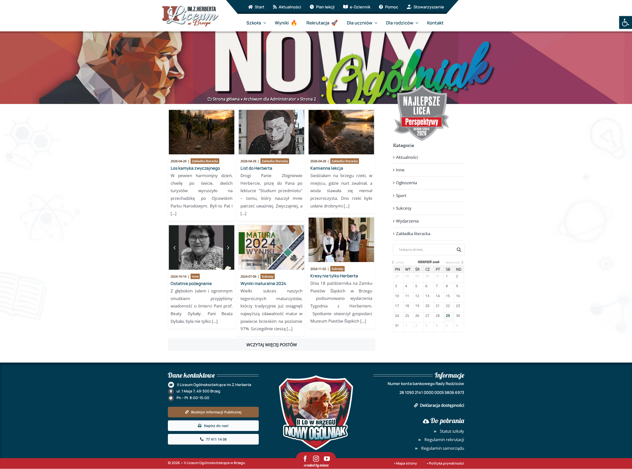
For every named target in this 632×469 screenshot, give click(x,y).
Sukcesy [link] (337, 268)
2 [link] (338, 255)
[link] (625, 22)
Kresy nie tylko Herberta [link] (334, 276)
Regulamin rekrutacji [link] (444, 439)
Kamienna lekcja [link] (326, 168)
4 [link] (350, 255)
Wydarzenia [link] (407, 221)
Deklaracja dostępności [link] (442, 405)
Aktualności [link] (407, 157)
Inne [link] (195, 276)
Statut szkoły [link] (452, 431)
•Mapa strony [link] (405, 463)
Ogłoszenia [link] (406, 182)
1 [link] (333, 255)
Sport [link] (401, 195)
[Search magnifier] (458, 249)
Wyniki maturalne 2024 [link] (263, 283)
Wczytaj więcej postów (271, 344)
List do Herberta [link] (256, 168)
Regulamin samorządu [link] (442, 448)
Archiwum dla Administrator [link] (270, 99)
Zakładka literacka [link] (205, 161)
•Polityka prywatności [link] (445, 463)
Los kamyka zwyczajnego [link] (195, 168)
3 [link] (344, 255)
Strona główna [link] (226, 99)
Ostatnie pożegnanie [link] (191, 283)
